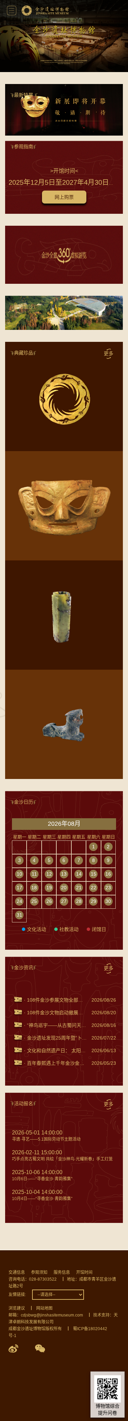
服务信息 (62, 1272)
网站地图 (44, 1308)
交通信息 (17, 1272)
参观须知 (39, 1272)
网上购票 (64, 197)
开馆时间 (84, 1272)
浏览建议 (17, 1308)
